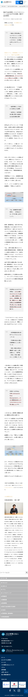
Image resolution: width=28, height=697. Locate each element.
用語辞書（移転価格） (8, 613)
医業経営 (4, 596)
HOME (4, 6)
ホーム (3, 657)
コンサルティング (6, 592)
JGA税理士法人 (9, 496)
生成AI (4, 610)
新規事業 (4, 603)
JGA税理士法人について (7, 664)
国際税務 (4, 599)
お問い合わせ (4, 672)
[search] (26, 572)
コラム (4, 589)
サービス (3, 662)
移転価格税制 (5, 616)
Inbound (4, 582)
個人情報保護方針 (6, 674)
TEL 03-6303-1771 (6, 646)
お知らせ (4, 586)
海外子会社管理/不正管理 (12, 6)
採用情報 (3, 669)
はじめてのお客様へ (6, 659)
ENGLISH (4, 679)
